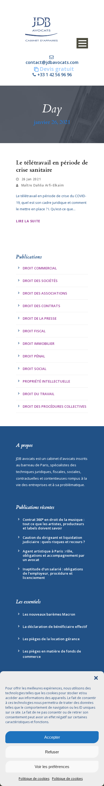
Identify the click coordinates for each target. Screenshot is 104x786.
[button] (96, 678)
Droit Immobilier (38, 343)
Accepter (52, 737)
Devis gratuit (57, 69)
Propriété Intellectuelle (46, 381)
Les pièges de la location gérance (51, 638)
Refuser (52, 752)
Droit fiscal (34, 331)
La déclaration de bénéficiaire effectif (55, 626)
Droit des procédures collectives (54, 406)
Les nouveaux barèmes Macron (49, 614)
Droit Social (34, 368)
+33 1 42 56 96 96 (54, 75)
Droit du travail (38, 393)
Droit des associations (45, 293)
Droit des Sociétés (40, 280)
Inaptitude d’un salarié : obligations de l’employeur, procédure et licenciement (53, 573)
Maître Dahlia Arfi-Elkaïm (42, 185)
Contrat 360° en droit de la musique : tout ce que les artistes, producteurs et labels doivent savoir (53, 524)
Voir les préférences (52, 766)
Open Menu (82, 43)
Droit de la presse (40, 318)
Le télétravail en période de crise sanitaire (52, 166)
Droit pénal (34, 356)
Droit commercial (40, 268)
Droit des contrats (41, 305)
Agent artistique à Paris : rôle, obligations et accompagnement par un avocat (54, 555)
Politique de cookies (34, 778)
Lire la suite (28, 221)
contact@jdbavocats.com (52, 62)
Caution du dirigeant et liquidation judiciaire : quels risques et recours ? (54, 539)
